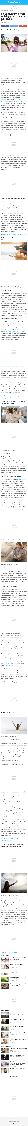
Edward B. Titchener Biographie (17, 1055)
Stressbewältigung (4, 10)
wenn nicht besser (9, 665)
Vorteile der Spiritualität (10, 952)
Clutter (6, 333)
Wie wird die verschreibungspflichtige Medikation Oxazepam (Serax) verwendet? (18, 1063)
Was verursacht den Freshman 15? (18, 1032)
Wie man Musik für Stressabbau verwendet (15, 234)
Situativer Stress (13, 10)
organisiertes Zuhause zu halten (17, 331)
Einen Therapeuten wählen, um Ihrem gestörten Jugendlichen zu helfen (17, 1021)
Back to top (14, 1119)
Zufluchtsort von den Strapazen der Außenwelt (13, 366)
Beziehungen (19, 479)
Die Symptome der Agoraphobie (17, 1068)
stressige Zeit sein (19, 88)
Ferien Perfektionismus (15, 970)
